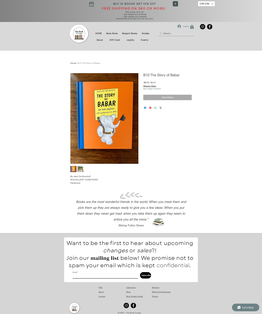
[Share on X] (160, 107)
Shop (128, 292)
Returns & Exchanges (161, 292)
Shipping (155, 287)
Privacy (155, 296)
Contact (102, 296)
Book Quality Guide (134, 296)
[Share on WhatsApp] (155, 107)
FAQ (100, 287)
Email (75, 272)
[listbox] (206, 3)
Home (73, 63)
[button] (206, 3)
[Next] (175, 3)
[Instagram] (202, 26)
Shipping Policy (149, 86)
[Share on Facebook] (145, 107)
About (101, 292)
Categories (131, 287)
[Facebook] (209, 26)
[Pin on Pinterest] (150, 107)
